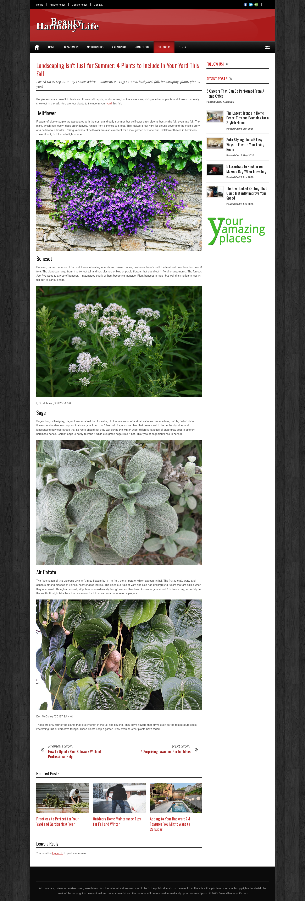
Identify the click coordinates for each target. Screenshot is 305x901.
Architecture (95, 47)
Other (182, 47)
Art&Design (119, 47)
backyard (145, 82)
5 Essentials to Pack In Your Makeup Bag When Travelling (246, 169)
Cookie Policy (79, 4)
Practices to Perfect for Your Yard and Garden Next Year (57, 821)
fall (156, 82)
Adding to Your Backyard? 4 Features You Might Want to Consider (170, 824)
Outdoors (164, 47)
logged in (57, 853)
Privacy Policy (57, 4)
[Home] (37, 47)
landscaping (170, 82)
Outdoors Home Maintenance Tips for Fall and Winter (117, 821)
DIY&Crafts (71, 47)
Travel (52, 47)
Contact (98, 4)
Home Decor (142, 47)
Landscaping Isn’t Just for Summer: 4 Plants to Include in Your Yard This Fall (117, 69)
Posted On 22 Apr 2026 (240, 177)
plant (184, 82)
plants (194, 82)
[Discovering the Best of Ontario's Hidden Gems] (267, 47)
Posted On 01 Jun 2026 (240, 128)
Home (39, 4)
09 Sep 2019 (60, 82)
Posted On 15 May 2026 (240, 155)
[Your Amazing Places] (237, 245)
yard (39, 86)
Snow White (86, 82)
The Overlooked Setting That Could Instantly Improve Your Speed (246, 193)
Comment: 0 (107, 82)
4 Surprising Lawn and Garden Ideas (165, 751)
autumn (131, 82)
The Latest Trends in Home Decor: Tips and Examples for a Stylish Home (247, 117)
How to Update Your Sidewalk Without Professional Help (74, 754)
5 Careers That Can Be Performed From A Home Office (235, 93)
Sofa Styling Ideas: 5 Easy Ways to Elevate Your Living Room (245, 144)
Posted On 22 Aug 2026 (220, 102)
